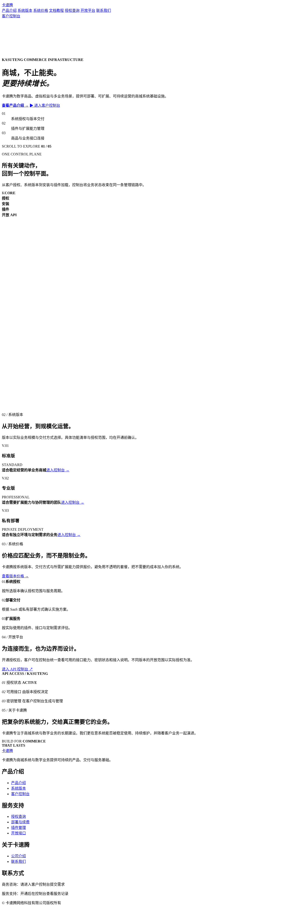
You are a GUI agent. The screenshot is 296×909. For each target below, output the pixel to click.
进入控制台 (57, 470)
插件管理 (18, 828)
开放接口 (18, 833)
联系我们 (103, 10)
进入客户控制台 (45, 105)
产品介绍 (9, 10)
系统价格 (40, 10)
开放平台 (87, 10)
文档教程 (56, 10)
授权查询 (72, 10)
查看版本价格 (15, 576)
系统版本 (25, 10)
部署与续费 (20, 822)
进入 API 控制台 (17, 669)
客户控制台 (11, 16)
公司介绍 (18, 856)
